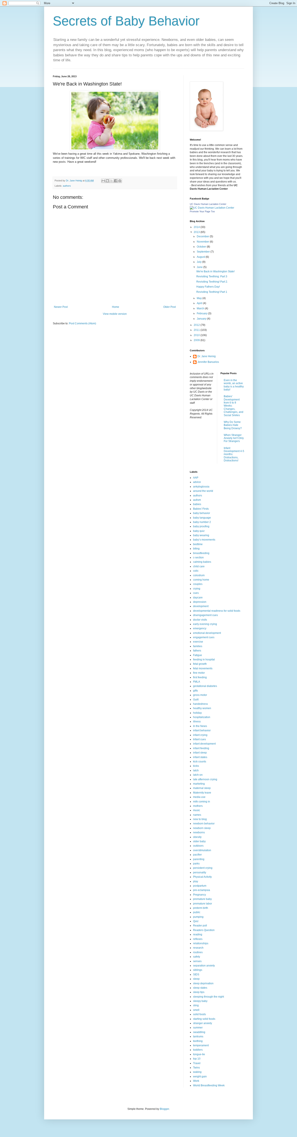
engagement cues (203, 637)
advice (197, 482)
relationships (200, 943)
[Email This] (103, 181)
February (202, 313)
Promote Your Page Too (202, 211)
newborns (199, 832)
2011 (197, 330)
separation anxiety (204, 965)
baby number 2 (202, 522)
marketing (199, 783)
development (201, 606)
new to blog (200, 819)
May (199, 298)
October (202, 246)
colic (196, 570)
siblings (197, 969)
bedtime (198, 544)
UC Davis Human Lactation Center (208, 204)
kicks (196, 765)
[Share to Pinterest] (120, 181)
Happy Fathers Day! (208, 286)
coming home (201, 579)
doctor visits (200, 619)
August (201, 256)
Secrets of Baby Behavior (126, 21)
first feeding (200, 677)
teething (198, 1041)
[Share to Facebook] (115, 181)
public (196, 912)
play (195, 881)
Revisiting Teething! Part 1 (211, 291)
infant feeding (201, 748)
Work (196, 1080)
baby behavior (201, 513)
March (201, 308)
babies (197, 504)
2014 (197, 227)
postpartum (199, 885)
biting (196, 548)
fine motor (199, 672)
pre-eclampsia (201, 890)
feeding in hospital (204, 659)
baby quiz (199, 530)
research (198, 947)
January (202, 318)
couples (197, 584)
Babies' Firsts (201, 508)
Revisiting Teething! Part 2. (212, 281)
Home (115, 306)
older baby (199, 841)
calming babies (202, 561)
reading (197, 934)
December (203, 236)
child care (199, 566)
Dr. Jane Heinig (206, 356)
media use (199, 797)
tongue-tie (199, 1054)
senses (197, 961)
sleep (196, 978)
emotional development (207, 633)
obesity (197, 837)
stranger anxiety (202, 1023)
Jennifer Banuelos (208, 361)
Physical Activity (202, 876)
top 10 (196, 1058)
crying (196, 588)
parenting (198, 859)
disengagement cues (205, 615)
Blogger (164, 1108)
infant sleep (200, 752)
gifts (195, 690)
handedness (200, 703)
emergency (199, 628)
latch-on (198, 774)
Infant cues (199, 739)
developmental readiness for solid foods (216, 610)
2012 (197, 325)
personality (199, 872)
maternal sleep (202, 788)
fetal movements (202, 668)
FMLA (196, 681)
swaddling (199, 1032)
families (197, 646)
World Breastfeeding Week (209, 1085)
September (203, 251)
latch (196, 770)
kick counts (199, 761)
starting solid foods (204, 1018)
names (197, 814)
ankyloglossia (201, 486)
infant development (204, 743)
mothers (198, 805)
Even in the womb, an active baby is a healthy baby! (234, 385)
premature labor (202, 903)
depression (199, 601)
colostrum (199, 575)
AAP (195, 477)
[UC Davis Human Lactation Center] (212, 207)
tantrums (198, 1036)
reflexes (197, 939)
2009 (197, 340)
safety (196, 956)
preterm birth (200, 907)
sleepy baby (200, 1001)
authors (67, 185)
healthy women (202, 708)
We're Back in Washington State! (215, 271)
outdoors (198, 845)
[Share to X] (111, 181)
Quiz (196, 921)
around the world (203, 490)
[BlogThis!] (107, 181)
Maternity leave (202, 792)
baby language (202, 517)
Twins (196, 1067)
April (200, 303)
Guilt (196, 699)
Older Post (169, 306)
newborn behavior (204, 823)
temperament (201, 1045)
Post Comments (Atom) (82, 323)
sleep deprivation (203, 983)
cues (196, 592)
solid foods (199, 1014)
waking (197, 1071)
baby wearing (201, 535)
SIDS (196, 974)
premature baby (202, 899)
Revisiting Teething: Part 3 (211, 276)
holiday (197, 712)
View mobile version (115, 313)
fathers (197, 650)
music (196, 810)
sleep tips (198, 992)
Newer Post (61, 306)
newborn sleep (202, 828)
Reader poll (200, 925)
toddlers (198, 1049)
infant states (200, 757)
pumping (198, 916)
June (200, 267)
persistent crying (202, 867)
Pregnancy (199, 894)
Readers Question (204, 930)
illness (197, 721)
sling (196, 1005)
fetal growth (200, 663)
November (203, 241)
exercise (198, 641)
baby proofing (201, 526)
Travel (196, 1063)
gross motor (200, 695)
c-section (198, 557)
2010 (197, 335)
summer (198, 1027)
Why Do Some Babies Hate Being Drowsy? (233, 425)
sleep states (200, 987)
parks (196, 863)
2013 (197, 232)
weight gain (200, 1076)
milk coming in (201, 801)
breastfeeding (201, 553)
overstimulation (202, 850)
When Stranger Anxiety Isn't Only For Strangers (234, 438)
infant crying (200, 735)
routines (198, 952)
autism (197, 499)
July (199, 261)
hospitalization (201, 717)
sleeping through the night (208, 996)
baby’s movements (204, 539)
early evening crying (205, 624)
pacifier (197, 854)
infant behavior (202, 730)
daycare (198, 597)
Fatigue (197, 655)
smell (196, 1009)
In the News (200, 726)
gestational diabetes (205, 686)
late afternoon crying (205, 779)
